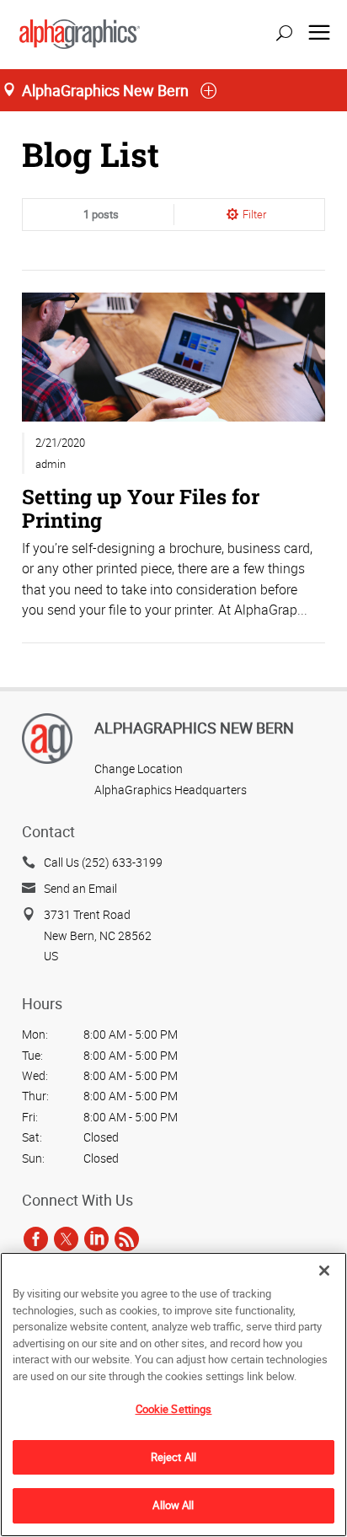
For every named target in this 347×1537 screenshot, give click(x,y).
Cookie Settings (174, 1408)
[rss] (127, 1238)
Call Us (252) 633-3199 (103, 862)
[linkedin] (96, 1238)
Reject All (173, 1456)
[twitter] (66, 1238)
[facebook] (36, 1238)
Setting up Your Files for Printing (140, 508)
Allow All (173, 1505)
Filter (254, 214)
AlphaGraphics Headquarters (170, 790)
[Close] (324, 1270)
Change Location (138, 768)
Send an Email (80, 888)
